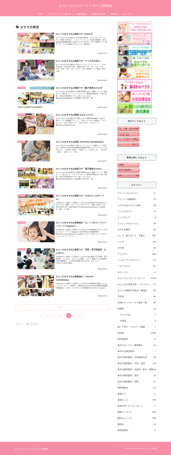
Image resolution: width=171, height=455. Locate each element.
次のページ (62, 307)
